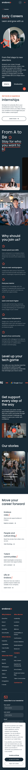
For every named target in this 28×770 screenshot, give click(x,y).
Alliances (16, 629)
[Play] (14, 430)
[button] (20, 2)
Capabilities (5, 644)
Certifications (17, 638)
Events (3, 651)
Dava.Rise (4, 629)
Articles (4, 659)
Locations (16, 622)
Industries (4, 641)
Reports (4, 663)
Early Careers (17, 660)
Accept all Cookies (14, 759)
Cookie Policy (17, 739)
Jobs (15, 657)
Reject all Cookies (14, 763)
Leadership (17, 618)
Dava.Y (4, 625)
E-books (4, 684)
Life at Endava (18, 669)
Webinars (4, 670)
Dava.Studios (5, 633)
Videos (3, 674)
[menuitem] (8, 618)
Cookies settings (14, 755)
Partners (16, 625)
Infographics (5, 681)
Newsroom (17, 649)
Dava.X (4, 622)
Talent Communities (19, 678)
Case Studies (5, 648)
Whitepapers (5, 667)
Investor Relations (19, 641)
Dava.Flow (4, 618)
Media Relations (18, 645)
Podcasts (4, 677)
